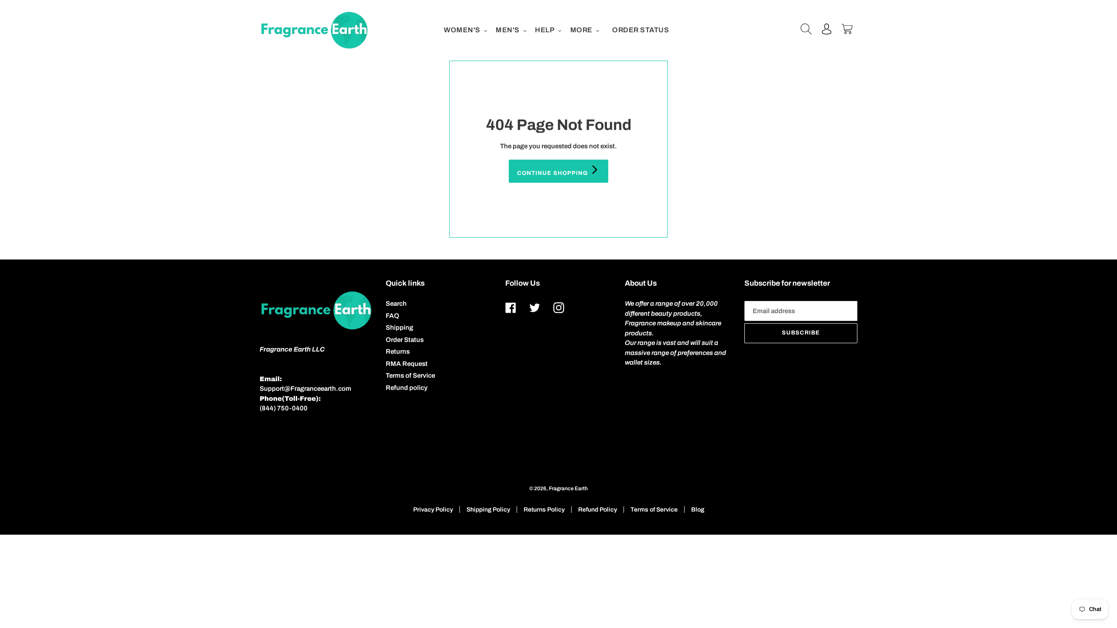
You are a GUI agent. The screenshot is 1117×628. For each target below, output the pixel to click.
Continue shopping (553, 173)
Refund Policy (597, 509)
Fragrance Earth (568, 488)
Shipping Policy (488, 509)
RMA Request (407, 363)
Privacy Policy (433, 509)
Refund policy (407, 387)
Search (396, 303)
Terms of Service (410, 375)
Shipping (399, 327)
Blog (697, 509)
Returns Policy (544, 509)
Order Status (405, 339)
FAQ (392, 315)
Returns (398, 351)
